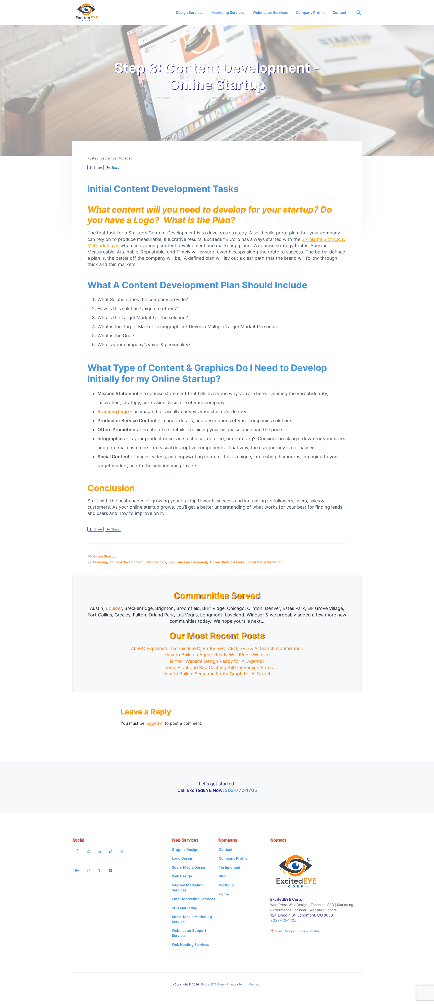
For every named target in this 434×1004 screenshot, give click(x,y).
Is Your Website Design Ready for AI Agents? (217, 661)
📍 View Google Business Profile (294, 931)
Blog (223, 876)
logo (172, 562)
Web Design (182, 876)
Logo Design (182, 858)
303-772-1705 (241, 790)
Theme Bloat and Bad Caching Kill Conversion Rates (217, 667)
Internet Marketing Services (188, 887)
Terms (243, 984)
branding (100, 562)
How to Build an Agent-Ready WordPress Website (217, 654)
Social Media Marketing (264, 562)
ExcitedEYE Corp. (213, 984)
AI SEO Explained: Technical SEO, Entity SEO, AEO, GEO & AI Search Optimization (217, 648)
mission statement (192, 562)
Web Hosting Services (190, 944)
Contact (225, 849)
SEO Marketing (184, 908)
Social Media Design (189, 867)
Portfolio (226, 885)
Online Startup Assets (227, 562)
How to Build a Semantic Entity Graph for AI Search (217, 673)
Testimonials (230, 867)
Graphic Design (185, 849)
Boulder (114, 608)
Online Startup (104, 556)
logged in (155, 723)
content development (127, 562)
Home (224, 894)
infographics (156, 562)
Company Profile (233, 858)
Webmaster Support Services (189, 933)
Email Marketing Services (193, 899)
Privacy (231, 984)
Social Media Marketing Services (192, 919)
